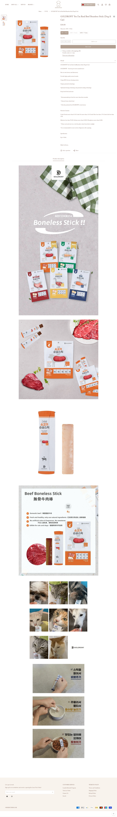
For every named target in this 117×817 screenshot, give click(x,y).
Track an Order (66, 790)
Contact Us (65, 793)
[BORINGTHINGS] (58, 4)
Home (40, 11)
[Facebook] (7, 796)
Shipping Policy (93, 790)
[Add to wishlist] (114, 16)
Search (64, 796)
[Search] (98, 4)
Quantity (62, 38)
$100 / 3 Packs (73, 33)
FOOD (46, 11)
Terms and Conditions (94, 788)
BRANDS (30, 4)
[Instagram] (12, 796)
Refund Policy (92, 793)
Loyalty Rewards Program (69, 788)
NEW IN (23, 4)
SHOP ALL (14, 4)
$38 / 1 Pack (64, 33)
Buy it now (88, 47)
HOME (7, 4)
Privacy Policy (92, 796)
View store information (68, 55)
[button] (109, 5)
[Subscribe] (52, 792)
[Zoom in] (53, 18)
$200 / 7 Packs (84, 33)
